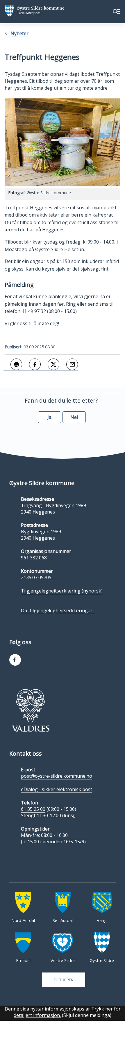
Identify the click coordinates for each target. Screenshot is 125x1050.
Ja (49, 417)
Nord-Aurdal (23, 920)
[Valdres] (30, 710)
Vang (102, 920)
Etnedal (23, 960)
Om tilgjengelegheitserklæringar (58, 610)
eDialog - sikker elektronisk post (56, 789)
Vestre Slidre (63, 960)
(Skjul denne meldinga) (86, 1015)
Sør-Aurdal (63, 920)
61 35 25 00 (33, 809)
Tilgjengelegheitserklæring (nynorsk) (62, 591)
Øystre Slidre (102, 960)
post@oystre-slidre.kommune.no (56, 776)
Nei (74, 417)
